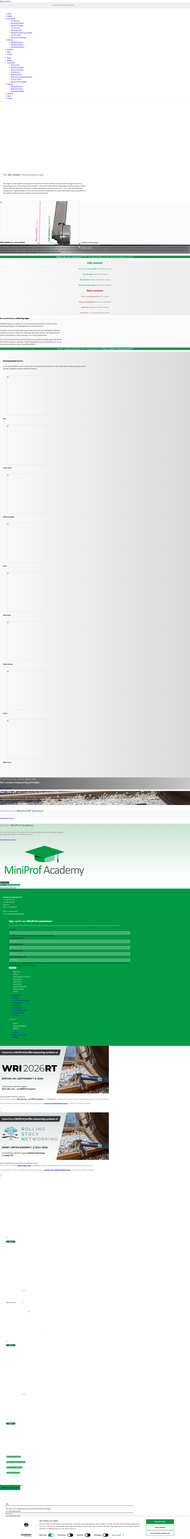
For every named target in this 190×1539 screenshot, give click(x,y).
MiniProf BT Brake (17, 25)
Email (7, 1203)
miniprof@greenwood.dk (16, 914)
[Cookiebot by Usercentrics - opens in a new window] (26, 1535)
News (9, 52)
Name (8, 1194)
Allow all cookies (160, 1521)
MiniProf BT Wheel (17, 23)
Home (9, 14)
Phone (8, 1208)
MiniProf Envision (17, 42)
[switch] (70, 1535)
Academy (10, 49)
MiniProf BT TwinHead (18, 37)
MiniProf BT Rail (16, 30)
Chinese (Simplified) (19, 1026)
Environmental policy (20, 986)
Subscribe (12, 968)
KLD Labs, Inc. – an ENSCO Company (30, 1099)
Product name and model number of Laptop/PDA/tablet (22, 1295)
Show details (116, 1535)
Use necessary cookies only (160, 1533)
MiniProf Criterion (17, 44)
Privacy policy (17, 979)
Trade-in (16, 974)
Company (9, 1198)
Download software (17, 47)
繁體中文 (15, 1028)
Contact (9, 54)
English (15, 1023)
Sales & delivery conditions (22, 976)
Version (8, 1307)
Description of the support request (16, 1334)
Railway (9, 16)
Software (10, 40)
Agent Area (16, 972)
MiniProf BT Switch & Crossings (21, 33)
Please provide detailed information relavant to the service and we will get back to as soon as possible (35, 1412)
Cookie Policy (17, 981)
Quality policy (17, 984)
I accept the (13, 1235)
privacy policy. (17, 1235)
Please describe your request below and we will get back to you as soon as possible (29, 1230)
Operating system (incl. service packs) (17, 1312)
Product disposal (18, 989)
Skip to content (5, 1)
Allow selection (160, 1527)
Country (8, 1212)
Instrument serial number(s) (14, 1290)
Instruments (11, 18)
